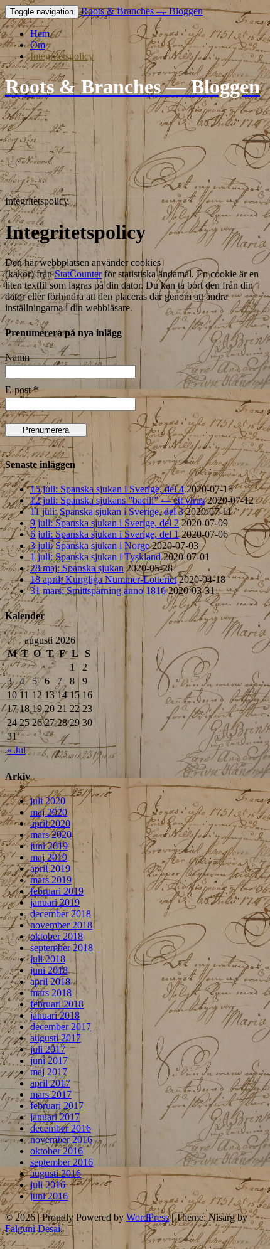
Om (37, 45)
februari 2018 (57, 1004)
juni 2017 (49, 1060)
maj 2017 (48, 1071)
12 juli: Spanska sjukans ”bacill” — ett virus (117, 500)
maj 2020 (48, 812)
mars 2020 (51, 834)
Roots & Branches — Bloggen (142, 11)
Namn (17, 357)
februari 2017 (57, 1105)
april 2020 (50, 823)
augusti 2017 (55, 1038)
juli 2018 (47, 959)
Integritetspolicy (62, 56)
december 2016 (60, 1128)
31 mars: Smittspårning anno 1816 (98, 590)
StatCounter (78, 273)
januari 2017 (55, 1117)
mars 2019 (51, 879)
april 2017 (50, 1083)
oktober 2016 (56, 1150)
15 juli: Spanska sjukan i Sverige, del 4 (107, 489)
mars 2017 (51, 1094)
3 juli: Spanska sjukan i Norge (89, 545)
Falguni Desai (32, 1228)
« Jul (16, 750)
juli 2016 (47, 1184)
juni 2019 (49, 846)
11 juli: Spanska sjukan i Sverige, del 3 (106, 511)
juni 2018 (49, 970)
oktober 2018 (56, 936)
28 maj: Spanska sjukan (77, 568)
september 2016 (61, 1162)
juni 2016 (49, 1196)
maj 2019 (48, 857)
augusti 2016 (55, 1173)
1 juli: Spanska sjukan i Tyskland (95, 556)
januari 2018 (55, 1015)
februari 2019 (57, 891)
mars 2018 (51, 992)
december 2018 (60, 913)
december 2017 (60, 1026)
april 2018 (50, 981)
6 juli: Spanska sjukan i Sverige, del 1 (104, 534)
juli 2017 (47, 1049)
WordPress (147, 1217)
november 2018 (61, 925)
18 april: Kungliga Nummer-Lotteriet (103, 579)
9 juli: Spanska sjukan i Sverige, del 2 (104, 523)
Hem (40, 33)
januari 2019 (55, 902)
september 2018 (61, 947)
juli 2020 (47, 800)
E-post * (21, 390)
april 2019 (50, 868)
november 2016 (61, 1139)
